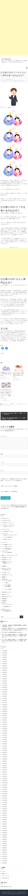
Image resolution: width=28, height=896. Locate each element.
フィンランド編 (7, 589)
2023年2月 (4, 724)
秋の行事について (6, 592)
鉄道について (5, 609)
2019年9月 (4, 811)
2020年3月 (4, 798)
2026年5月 (4, 655)
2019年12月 (4, 804)
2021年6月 (4, 767)
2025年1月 (4, 683)
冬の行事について (6, 557)
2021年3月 (4, 772)
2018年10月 (4, 834)
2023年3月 (4, 722)
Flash (7, 893)
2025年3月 (4, 681)
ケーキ (5, 405)
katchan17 (12, 107)
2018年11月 (4, 832)
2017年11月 (4, 858)
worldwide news (6, 520)
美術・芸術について (6, 596)
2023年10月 (4, 709)
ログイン (4, 871)
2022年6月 (4, 741)
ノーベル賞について (6, 546)
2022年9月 (4, 735)
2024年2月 (4, 700)
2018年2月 (4, 852)
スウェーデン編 (7, 580)
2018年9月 (4, 837)
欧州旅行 (4, 579)
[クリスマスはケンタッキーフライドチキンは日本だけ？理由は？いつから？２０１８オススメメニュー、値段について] (6, 385)
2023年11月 (4, 707)
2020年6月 (4, 791)
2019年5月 (4, 819)
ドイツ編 (5, 582)
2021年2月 (4, 774)
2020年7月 (4, 789)
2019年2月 (4, 826)
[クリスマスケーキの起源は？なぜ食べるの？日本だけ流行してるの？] (18, 367)
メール (2, 462)
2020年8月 (4, 787)
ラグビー (4, 551)
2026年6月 (4, 652)
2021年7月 (4, 765)
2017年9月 (4, 863)
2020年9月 (4, 785)
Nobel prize (4, 518)
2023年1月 (4, 726)
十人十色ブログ (6, 59)
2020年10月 (4, 782)
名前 (2, 454)
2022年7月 (4, 739)
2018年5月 (4, 845)
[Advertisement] (14, 14)
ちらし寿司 (18, 404)
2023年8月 (4, 713)
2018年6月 (4, 843)
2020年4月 (4, 795)
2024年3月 (4, 698)
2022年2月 (4, 750)
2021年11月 (4, 756)
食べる (8, 405)
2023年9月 (4, 711)
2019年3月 (4, 824)
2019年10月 (4, 808)
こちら (9, 886)
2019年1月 (4, 828)
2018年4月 (4, 847)
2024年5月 (4, 696)
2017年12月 (4, 856)
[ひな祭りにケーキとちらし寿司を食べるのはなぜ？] (6, 367)
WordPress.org (5, 878)
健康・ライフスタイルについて (8, 555)
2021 (14, 404)
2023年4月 (4, 720)
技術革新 (4, 566)
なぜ (23, 404)
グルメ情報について (6, 531)
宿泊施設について (6, 561)
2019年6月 (4, 817)
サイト (2, 470)
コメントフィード (6, 875)
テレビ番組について (6, 544)
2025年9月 (4, 670)
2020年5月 (4, 793)
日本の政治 (6, 569)
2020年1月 (4, 802)
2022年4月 (4, 746)
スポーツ (4, 542)
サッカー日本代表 (7, 537)
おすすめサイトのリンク (7, 522)
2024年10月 (4, 689)
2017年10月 (4, 860)
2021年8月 (4, 763)
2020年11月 (4, 780)
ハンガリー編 (6, 584)
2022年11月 (4, 730)
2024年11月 (4, 687)
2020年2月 (4, 800)
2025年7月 (4, 674)
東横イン (5, 563)
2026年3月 (4, 657)
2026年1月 (4, 661)
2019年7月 (4, 815)
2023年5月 (4, 717)
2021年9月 (4, 761)
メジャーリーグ (7, 604)
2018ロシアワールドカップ (9, 535)
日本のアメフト (7, 526)
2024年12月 (4, 685)
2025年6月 (4, 676)
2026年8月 (4, 650)
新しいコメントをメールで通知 (9, 486)
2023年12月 (4, 704)
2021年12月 (4, 754)
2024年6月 (4, 694)
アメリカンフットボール (7, 525)
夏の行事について (6, 559)
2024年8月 (4, 691)
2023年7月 (4, 715)
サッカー (4, 533)
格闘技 (3, 577)
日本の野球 (6, 606)
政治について (5, 568)
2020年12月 (4, 778)
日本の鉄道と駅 (7, 610)
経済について (5, 594)
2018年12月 (4, 830)
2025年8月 (4, 672)
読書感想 (4, 600)
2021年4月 (4, 769)
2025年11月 (4, 665)
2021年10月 (4, 759)
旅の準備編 (7, 586)
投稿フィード (5, 873)
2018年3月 (4, 850)
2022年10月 (4, 733)
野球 (3, 603)
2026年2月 (4, 659)
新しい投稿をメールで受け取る (9, 491)
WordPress (23, 893)
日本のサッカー (7, 539)
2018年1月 (4, 854)
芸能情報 (4, 598)
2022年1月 (4, 752)
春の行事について (10, 79)
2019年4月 (4, 821)
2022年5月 (4, 743)
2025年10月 (4, 668)
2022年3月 (4, 748)
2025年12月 (4, 663)
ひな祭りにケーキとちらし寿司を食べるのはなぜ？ (6, 373)
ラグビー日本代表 (7, 552)
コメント (3, 436)
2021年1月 (4, 776)
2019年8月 (4, 813)
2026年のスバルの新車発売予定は (9, 632)
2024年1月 (4, 702)
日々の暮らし (5, 572)
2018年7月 (4, 841)
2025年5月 (4, 678)
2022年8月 (4, 737)
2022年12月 (4, 728)
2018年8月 (4, 839)
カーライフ (4, 529)
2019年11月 (4, 806)
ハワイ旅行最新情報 (6, 548)
